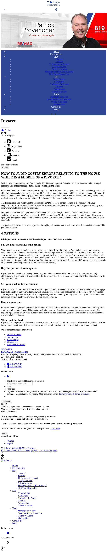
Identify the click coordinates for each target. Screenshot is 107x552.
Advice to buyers (59, 69)
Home (56, 51)
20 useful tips (59, 79)
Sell (56, 76)
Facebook (16, 142)
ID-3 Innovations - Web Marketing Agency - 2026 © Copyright (29, 450)
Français (56, 2)
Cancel (5, 167)
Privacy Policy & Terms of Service (74, 394)
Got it (4, 433)
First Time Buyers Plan (59, 74)
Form (9, 386)
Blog (56, 109)
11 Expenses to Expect (59, 64)
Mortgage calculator (59, 97)
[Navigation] (48, 2)
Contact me (56, 107)
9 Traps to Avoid (59, 66)
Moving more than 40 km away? (59, 71)
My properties (56, 54)
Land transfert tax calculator (59, 99)
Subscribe (6, 401)
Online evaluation (59, 102)
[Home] (51, 2)
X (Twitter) (17, 146)
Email (14, 160)
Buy (56, 56)
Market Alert (59, 104)
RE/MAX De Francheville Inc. (14, 352)
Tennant (59, 61)
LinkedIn (15, 155)
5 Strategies (59, 81)
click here (56, 428)
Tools (56, 94)
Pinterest (15, 151)
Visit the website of (18, 448)
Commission (59, 89)
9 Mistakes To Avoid (59, 84)
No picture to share (9, 165)
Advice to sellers (59, 92)
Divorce (59, 59)
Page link (11, 389)
